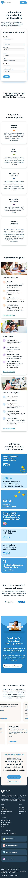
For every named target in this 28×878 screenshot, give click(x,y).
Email (4, 58)
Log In (2, 826)
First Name (5, 47)
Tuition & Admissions (6, 811)
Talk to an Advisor (5, 820)
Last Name (5, 53)
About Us (21, 807)
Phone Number (6, 63)
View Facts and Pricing (9, 315)
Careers (21, 813)
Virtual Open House (6, 822)
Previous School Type (8, 69)
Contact (3, 813)
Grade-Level (6, 36)
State (4, 42)
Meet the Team (23, 811)
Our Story (21, 809)
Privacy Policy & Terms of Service (9, 875)
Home (2, 807)
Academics (4, 809)
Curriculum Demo (5, 824)
